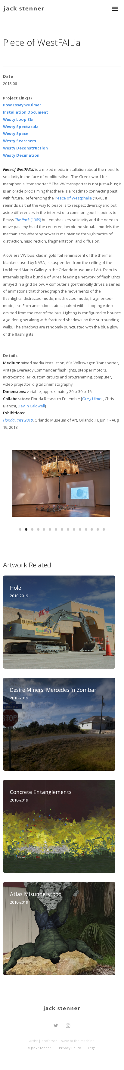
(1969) (28, 219)
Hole (15, 587)
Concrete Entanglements (41, 791)
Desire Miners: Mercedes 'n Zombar (53, 689)
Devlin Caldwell (31, 406)
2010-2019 (19, 595)
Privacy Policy (70, 1048)
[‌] (56, 1026)
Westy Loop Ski (18, 119)
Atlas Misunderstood (36, 894)
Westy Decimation (21, 155)
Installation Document (25, 112)
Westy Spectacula (21, 126)
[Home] (24, 8)
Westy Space (15, 133)
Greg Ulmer (92, 398)
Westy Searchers (19, 140)
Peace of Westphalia (73, 198)
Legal (92, 1048)
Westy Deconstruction (25, 148)
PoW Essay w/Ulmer (22, 105)
